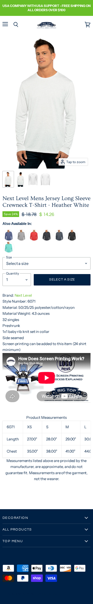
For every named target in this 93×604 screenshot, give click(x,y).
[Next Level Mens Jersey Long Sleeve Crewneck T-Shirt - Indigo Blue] (59, 239)
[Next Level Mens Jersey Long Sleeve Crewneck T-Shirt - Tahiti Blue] (8, 251)
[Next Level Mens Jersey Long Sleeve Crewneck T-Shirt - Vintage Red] (34, 239)
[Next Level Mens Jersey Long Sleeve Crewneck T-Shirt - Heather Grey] (21, 239)
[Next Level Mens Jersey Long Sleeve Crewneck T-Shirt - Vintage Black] (72, 239)
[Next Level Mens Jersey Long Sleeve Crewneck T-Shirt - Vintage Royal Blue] (8, 239)
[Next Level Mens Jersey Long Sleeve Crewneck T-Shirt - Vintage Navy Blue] (46, 239)
